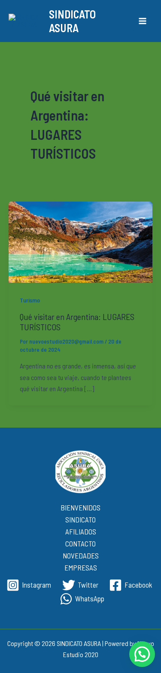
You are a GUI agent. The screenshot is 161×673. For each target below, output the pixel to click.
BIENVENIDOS (80, 507)
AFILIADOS (80, 531)
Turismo (30, 300)
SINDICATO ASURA (72, 20)
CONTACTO (80, 543)
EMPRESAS (80, 567)
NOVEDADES (81, 555)
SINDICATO (80, 519)
